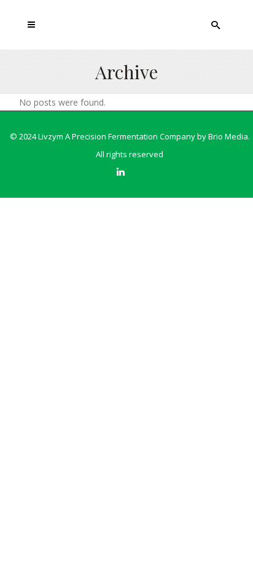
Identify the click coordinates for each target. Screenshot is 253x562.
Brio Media (228, 136)
